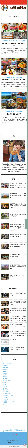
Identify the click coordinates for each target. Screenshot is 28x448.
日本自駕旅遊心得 (7, 40)
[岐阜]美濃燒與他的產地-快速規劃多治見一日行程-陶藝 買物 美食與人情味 (18, 302)
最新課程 (5, 369)
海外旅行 (5, 403)
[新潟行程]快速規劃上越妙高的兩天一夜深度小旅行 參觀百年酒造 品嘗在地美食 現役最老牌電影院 (18, 333)
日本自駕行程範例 (17, 77)
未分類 (4, 384)
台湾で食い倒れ (6, 380)
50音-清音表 (13, 339)
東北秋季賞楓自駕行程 (14, 114)
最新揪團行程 (9, 77)
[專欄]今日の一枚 (8, 399)
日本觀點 (5, 388)
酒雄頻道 (5, 371)
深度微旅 (5, 373)
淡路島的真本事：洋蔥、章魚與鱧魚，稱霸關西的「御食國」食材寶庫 (18, 195)
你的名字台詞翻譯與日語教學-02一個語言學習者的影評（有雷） (18, 348)
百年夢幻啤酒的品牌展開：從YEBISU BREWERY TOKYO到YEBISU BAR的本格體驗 (17, 226)
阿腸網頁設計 (16, 442)
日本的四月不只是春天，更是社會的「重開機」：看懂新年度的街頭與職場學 (18, 266)
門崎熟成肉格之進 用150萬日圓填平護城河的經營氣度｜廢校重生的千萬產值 (18, 205)
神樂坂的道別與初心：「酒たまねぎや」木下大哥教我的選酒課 (18, 245)
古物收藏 (5, 375)
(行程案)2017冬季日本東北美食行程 (14, 79)
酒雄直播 (5, 378)
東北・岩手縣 (16, 40)
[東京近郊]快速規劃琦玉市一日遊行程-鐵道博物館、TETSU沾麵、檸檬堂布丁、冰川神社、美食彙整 (18, 318)
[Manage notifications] (24, 445)
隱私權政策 (16, 446)
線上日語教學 (6, 391)
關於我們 (11, 446)
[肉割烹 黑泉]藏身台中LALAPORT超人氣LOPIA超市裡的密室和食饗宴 (18, 310)
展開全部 (3, 363)
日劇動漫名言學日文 (9, 401)
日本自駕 (23, 40)
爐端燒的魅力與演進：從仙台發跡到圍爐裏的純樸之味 (18, 235)
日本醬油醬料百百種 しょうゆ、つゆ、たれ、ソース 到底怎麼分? (18, 325)
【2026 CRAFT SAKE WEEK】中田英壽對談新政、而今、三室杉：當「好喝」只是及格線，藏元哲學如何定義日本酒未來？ (18, 185)
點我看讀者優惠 (14, 429)
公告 (4, 404)
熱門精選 (5, 377)
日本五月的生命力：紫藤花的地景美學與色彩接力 (18, 215)
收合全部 (9, 363)
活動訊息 (5, 365)
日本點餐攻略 (7, 393)
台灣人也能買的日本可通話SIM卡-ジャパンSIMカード (18, 276)
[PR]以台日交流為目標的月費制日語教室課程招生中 (14, 431)
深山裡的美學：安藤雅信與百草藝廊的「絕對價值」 (18, 255)
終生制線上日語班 (8, 395)
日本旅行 (5, 382)
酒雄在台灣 (5, 389)
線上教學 (6, 397)
